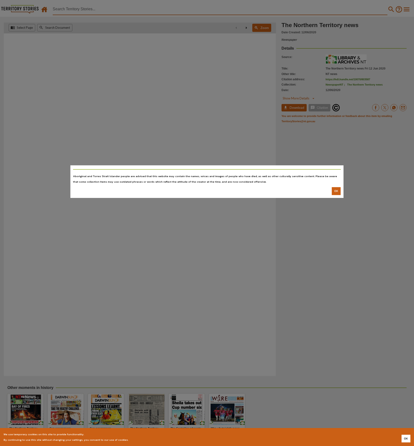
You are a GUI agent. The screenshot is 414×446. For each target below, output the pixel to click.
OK (336, 191)
